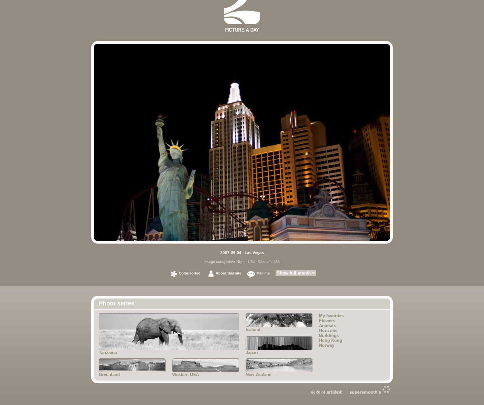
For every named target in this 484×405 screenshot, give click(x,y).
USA (251, 262)
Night (240, 262)
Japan (252, 352)
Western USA (269, 262)
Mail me (263, 273)
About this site (228, 273)
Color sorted (190, 273)
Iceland (253, 329)
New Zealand (259, 374)
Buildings (329, 335)
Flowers (327, 320)
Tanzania (108, 352)
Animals (327, 325)
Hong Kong (330, 340)
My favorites (331, 315)
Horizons (328, 330)
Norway (326, 345)
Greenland (109, 374)
